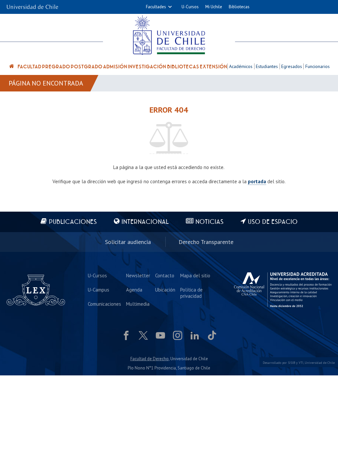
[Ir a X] (143, 335)
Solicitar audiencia (128, 242)
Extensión (213, 66)
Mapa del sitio (195, 275)
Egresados (291, 66)
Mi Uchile (213, 7)
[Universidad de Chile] (32, 5)
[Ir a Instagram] (177, 335)
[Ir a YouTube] (160, 335)
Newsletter (138, 275)
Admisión (115, 66)
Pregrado (56, 66)
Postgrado (86, 66)
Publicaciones (73, 222)
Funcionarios (317, 66)
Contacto (164, 275)
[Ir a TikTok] (212, 335)
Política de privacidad (191, 293)
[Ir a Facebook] (126, 335)
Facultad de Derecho (149, 359)
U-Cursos (190, 7)
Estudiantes (267, 66)
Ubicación (165, 290)
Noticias (209, 222)
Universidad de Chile (320, 363)
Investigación (147, 66)
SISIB (291, 363)
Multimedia (138, 304)
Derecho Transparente (206, 242)
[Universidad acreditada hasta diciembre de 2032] (282, 289)
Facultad (29, 66)
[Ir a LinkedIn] (194, 335)
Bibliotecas (239, 7)
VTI (301, 363)
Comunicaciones (104, 304)
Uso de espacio (273, 222)
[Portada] (12, 67)
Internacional (145, 222)
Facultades (156, 7)
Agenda (134, 290)
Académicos (241, 66)
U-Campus (98, 290)
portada (257, 181)
